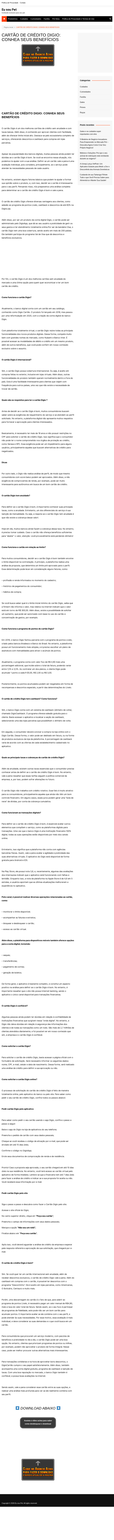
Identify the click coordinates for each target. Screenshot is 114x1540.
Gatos (82, 102)
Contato (22, 3)
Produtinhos (12, 19)
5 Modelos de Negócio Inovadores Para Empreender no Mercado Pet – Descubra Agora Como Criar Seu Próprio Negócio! (94, 143)
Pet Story (56, 19)
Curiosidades (36, 19)
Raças (82, 112)
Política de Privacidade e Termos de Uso (78, 19)
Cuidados (24, 19)
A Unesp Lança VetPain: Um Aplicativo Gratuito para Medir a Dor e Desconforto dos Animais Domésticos (95, 166)
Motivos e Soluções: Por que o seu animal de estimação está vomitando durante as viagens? (94, 156)
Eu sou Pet (9, 9)
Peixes (82, 107)
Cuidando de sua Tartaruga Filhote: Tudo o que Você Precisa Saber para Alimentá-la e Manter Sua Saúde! (94, 177)
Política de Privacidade (10, 3)
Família (47, 19)
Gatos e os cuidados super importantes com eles (90, 132)
